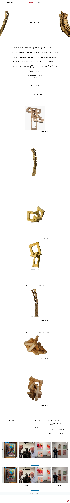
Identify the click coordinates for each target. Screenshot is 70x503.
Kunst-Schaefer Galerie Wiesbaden (35, 2)
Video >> (35, 81)
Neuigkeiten (14, 419)
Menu (69, 2)
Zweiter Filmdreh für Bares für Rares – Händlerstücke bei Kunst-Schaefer (55, 422)
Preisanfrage (45, 131)
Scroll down (35, 26)
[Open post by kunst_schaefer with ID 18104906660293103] (60, 450)
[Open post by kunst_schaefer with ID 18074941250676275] (43, 450)
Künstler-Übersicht (9, 2)
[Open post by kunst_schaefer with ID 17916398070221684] (10, 450)
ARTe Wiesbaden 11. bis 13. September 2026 (35, 421)
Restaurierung (14, 420)
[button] (2, 449)
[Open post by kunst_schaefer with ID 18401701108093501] (27, 450)
